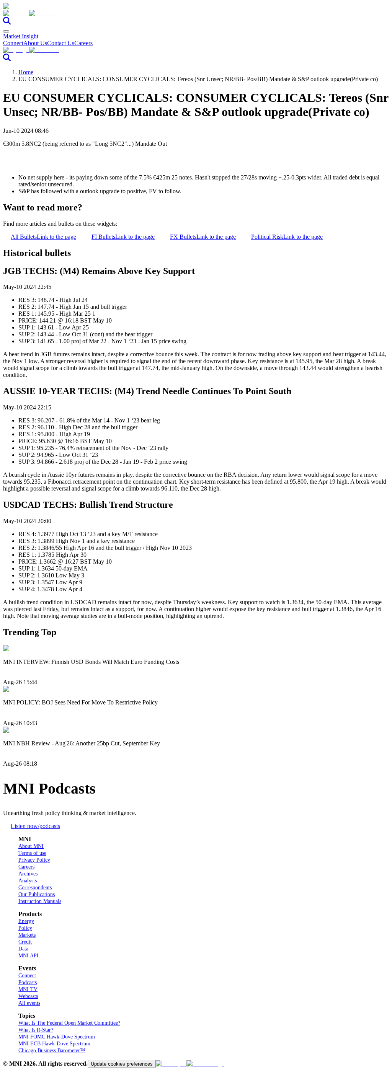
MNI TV (28, 989)
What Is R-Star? (35, 1030)
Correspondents (35, 887)
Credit (25, 942)
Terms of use (32, 853)
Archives (28, 874)
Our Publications (36, 894)
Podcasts (27, 982)
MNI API (28, 956)
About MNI (31, 846)
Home (25, 72)
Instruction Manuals (39, 901)
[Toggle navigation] (6, 31)
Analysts (27, 881)
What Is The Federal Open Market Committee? (69, 1023)
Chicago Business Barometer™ (51, 1050)
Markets (27, 935)
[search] (7, 22)
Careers (83, 43)
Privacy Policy (34, 860)
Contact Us (60, 43)
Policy (25, 928)
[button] (196, 13)
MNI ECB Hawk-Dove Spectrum (54, 1044)
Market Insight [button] (20, 36)
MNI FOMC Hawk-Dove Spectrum (56, 1037)
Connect (13, 43)
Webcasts (28, 996)
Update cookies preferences (122, 1064)
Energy (26, 921)
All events (29, 1003)
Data (23, 949)
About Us (35, 43)
